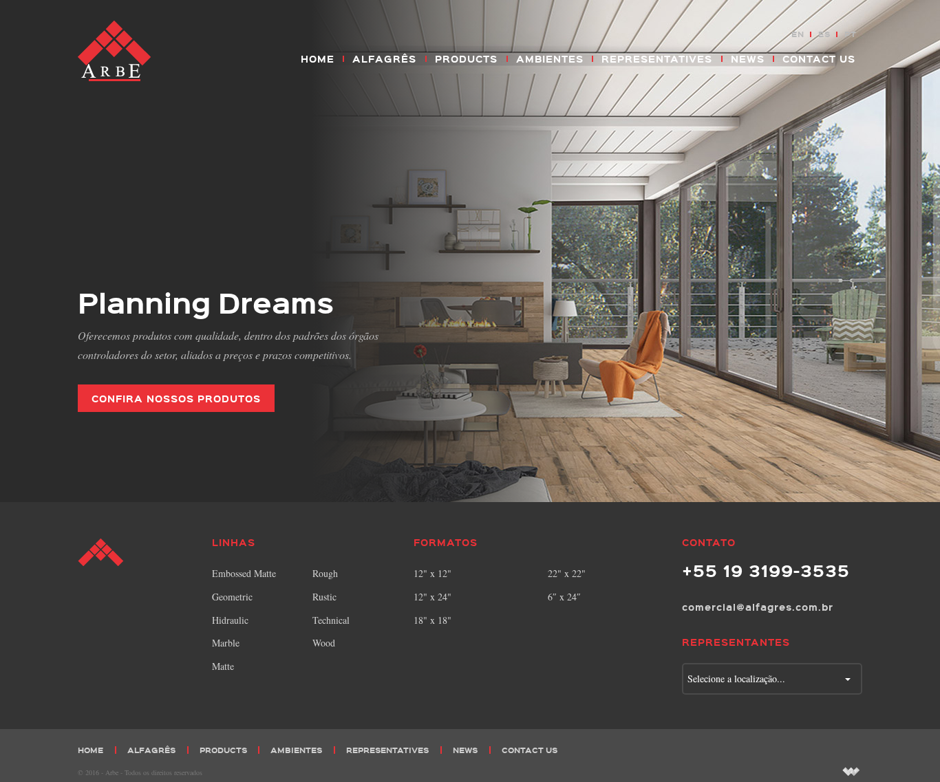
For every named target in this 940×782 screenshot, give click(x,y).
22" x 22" (567, 573)
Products (466, 58)
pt (850, 33)
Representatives (656, 58)
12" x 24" (432, 596)
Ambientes (550, 58)
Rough (325, 573)
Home (317, 58)
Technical (331, 620)
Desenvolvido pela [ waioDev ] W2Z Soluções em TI (851, 771)
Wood (323, 642)
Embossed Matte (244, 573)
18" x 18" (432, 620)
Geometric (232, 596)
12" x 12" (432, 573)
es (824, 33)
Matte (223, 666)
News (748, 58)
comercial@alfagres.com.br (757, 606)
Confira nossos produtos (176, 398)
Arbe (115, 52)
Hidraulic (230, 620)
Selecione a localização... (736, 678)
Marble (225, 642)
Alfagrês (384, 58)
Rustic (324, 596)
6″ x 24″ (564, 596)
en (797, 33)
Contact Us (818, 58)
